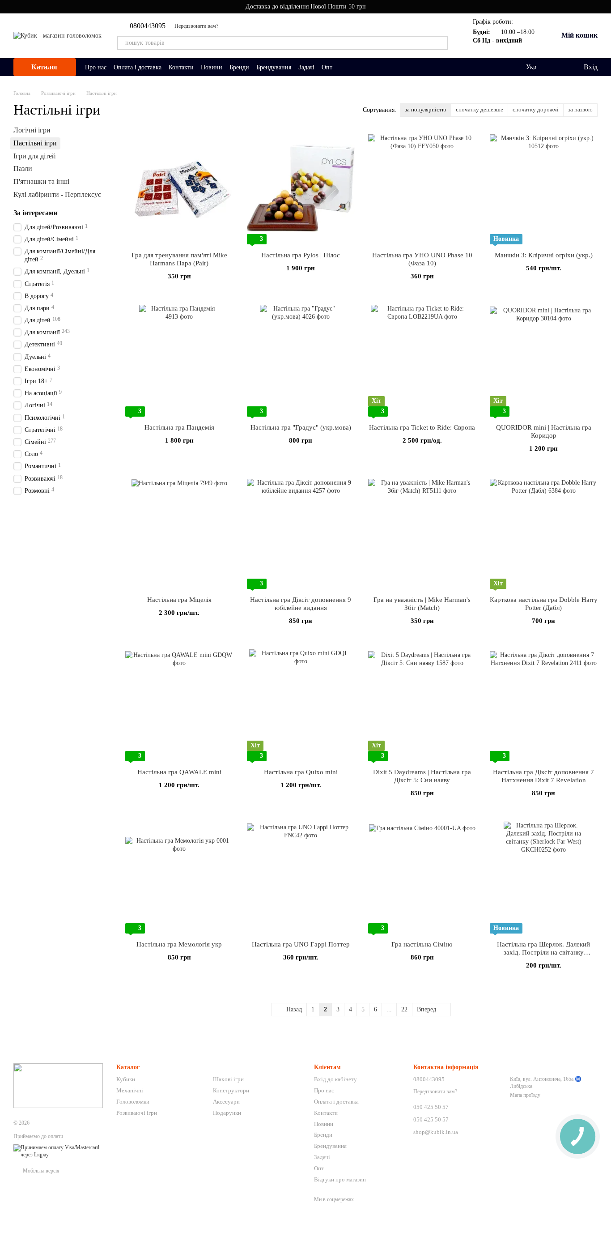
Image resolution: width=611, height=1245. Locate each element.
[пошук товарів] (440, 43)
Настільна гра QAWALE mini (179, 772)
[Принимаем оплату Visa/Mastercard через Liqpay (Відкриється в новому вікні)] (58, 1151)
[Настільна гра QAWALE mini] (179, 705)
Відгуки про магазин (340, 1179)
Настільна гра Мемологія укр (179, 944)
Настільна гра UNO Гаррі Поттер (301, 944)
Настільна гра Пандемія (179, 427)
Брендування (273, 67)
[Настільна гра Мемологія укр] (179, 878)
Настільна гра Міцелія (179, 599)
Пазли (22, 168)
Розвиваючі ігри (136, 1112)
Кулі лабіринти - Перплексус (57, 194)
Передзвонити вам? (196, 26)
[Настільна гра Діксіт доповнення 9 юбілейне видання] (301, 533)
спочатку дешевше (479, 109)
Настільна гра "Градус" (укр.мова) (300, 427)
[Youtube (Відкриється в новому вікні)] (230, 26)
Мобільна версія (40, 1171)
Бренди (239, 67)
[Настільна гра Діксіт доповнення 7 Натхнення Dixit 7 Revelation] (544, 705)
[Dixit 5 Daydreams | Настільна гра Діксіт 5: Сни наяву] (422, 705)
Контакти (181, 67)
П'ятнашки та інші (41, 181)
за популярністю (425, 109)
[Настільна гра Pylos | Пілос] (301, 188)
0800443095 (147, 26)
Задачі (306, 67)
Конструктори (231, 1090)
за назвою (580, 109)
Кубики (125, 1079)
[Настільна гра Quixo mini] (301, 705)
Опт (327, 67)
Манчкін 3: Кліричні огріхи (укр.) (544, 255)
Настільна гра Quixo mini (301, 772)
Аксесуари (226, 1101)
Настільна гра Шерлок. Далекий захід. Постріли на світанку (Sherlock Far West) (543, 952)
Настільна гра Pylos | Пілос (300, 255)
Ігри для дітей (34, 155)
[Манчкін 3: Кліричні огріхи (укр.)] (544, 188)
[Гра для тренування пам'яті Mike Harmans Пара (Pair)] (179, 188)
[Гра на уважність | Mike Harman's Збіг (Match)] (422, 533)
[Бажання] (557, 67)
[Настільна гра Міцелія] (179, 533)
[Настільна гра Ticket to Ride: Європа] (422, 361)
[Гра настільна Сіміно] (422, 878)
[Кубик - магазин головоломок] (58, 1085)
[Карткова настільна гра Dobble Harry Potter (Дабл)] (544, 533)
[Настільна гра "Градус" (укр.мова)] (301, 361)
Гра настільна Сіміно (422, 944)
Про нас (95, 67)
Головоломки (132, 1101)
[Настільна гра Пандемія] (179, 361)
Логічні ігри (32, 130)
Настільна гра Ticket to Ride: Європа (422, 427)
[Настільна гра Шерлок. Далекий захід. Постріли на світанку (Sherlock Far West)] (544, 878)
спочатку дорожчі (536, 109)
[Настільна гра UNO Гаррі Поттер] (301, 878)
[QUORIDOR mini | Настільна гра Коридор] (544, 361)
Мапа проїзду (525, 1095)
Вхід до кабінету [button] (335, 1079)
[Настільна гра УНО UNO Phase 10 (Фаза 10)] (422, 188)
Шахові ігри (228, 1079)
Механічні (129, 1090)
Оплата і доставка (137, 67)
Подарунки (227, 1112)
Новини (211, 67)
